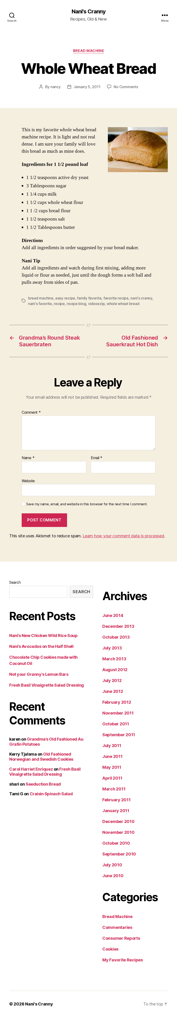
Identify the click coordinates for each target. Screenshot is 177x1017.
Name (28, 458)
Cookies (110, 949)
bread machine (40, 298)
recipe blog (76, 303)
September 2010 (119, 854)
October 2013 (116, 637)
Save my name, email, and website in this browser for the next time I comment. (87, 504)
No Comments (126, 86)
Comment (31, 412)
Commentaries (117, 927)
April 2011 (112, 778)
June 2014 (112, 615)
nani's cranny (141, 298)
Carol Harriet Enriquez (31, 769)
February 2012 (116, 702)
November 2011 (118, 713)
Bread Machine (88, 51)
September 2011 (118, 734)
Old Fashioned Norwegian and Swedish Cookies (41, 757)
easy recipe (65, 298)
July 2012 (112, 680)
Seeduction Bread (43, 784)
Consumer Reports (121, 938)
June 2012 (112, 691)
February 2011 (116, 799)
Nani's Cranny (88, 11)
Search (15, 582)
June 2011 (112, 756)
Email (96, 458)
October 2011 (115, 723)
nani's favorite (40, 303)
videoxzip (96, 303)
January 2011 (115, 810)
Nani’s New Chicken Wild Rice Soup (43, 635)
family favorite (89, 298)
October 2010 (116, 843)
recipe (59, 303)
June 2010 (113, 875)
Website (28, 481)
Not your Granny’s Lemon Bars (38, 674)
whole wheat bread (123, 303)
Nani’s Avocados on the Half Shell (41, 646)
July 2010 (112, 864)
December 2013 (118, 626)
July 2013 (112, 648)
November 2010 (118, 832)
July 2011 (111, 745)
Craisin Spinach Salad (51, 793)
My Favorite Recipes (122, 959)
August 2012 (114, 669)
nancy (55, 86)
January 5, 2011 (87, 86)
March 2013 (114, 658)
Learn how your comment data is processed (123, 535)
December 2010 (118, 821)
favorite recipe (116, 298)
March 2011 (113, 789)
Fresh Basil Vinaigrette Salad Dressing (46, 685)
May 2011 (111, 767)
